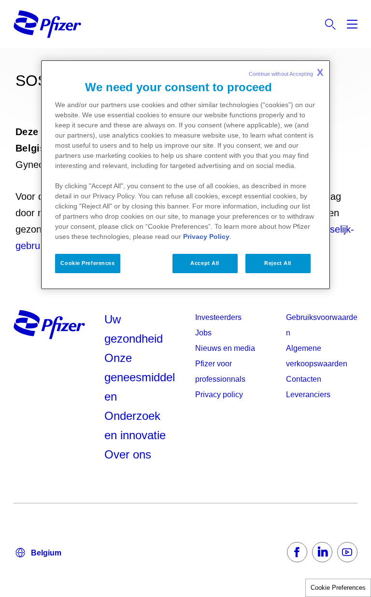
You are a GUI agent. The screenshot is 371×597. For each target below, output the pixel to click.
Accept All (204, 263)
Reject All (277, 263)
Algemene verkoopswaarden (316, 356)
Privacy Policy (206, 236)
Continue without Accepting (286, 72)
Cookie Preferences (338, 587)
